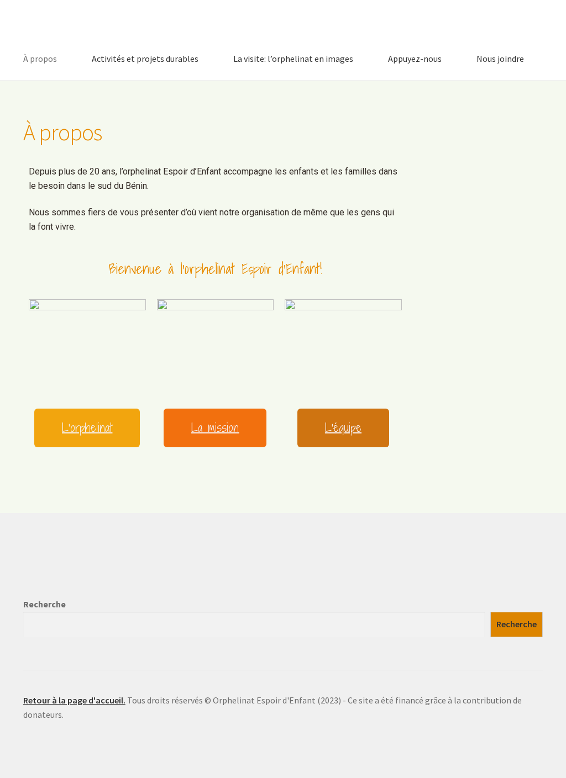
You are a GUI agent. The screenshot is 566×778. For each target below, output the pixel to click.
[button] (87, 428)
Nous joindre (500, 58)
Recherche (44, 604)
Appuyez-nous (415, 58)
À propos (40, 58)
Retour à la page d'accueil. (74, 700)
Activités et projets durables (145, 58)
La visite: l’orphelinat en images (293, 58)
